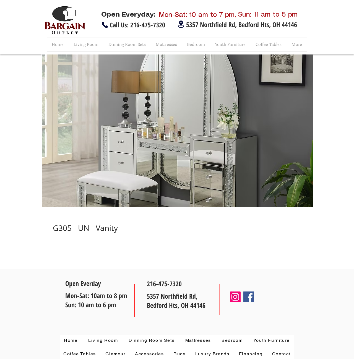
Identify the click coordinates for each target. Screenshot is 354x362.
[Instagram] (235, 296)
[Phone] (104, 24)
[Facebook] (248, 296)
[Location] (180, 24)
